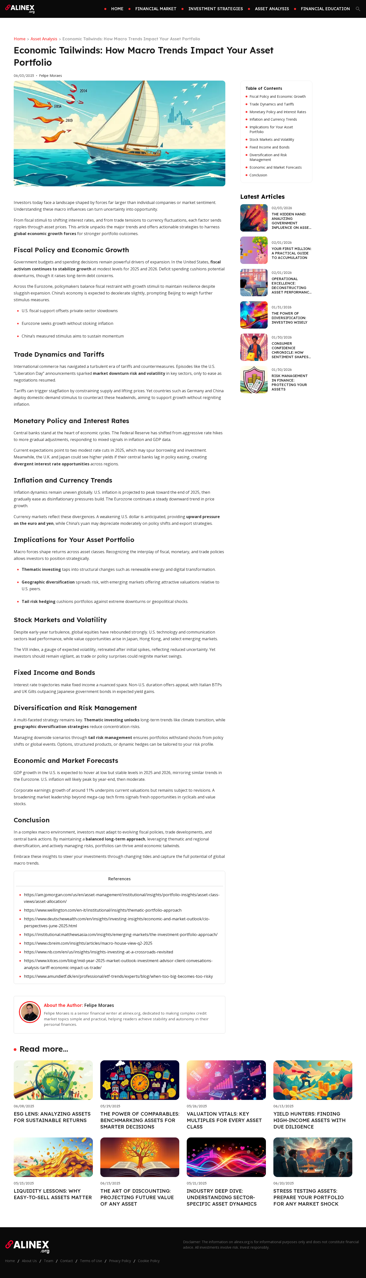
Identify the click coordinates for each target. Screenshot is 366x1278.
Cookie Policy (149, 1260)
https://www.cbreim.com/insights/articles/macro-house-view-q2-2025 (88, 943)
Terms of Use (91, 1260)
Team (48, 1260)
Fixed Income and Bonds (269, 147)
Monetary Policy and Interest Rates (277, 112)
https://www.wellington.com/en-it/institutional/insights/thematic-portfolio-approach (103, 910)
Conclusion (258, 175)
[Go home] (20, 9)
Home (19, 39)
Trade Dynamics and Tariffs (271, 104)
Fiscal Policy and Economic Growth (277, 96)
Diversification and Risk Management (268, 157)
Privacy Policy (120, 1260)
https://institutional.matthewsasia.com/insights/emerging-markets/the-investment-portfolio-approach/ (121, 934)
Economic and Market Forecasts (275, 167)
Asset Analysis (44, 39)
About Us (29, 1260)
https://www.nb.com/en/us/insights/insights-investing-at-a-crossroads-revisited (98, 952)
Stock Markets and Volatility (271, 139)
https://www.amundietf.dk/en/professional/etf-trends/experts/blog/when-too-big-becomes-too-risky (118, 976)
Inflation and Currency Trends (273, 119)
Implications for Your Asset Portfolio (271, 129)
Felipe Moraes (50, 75)
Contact (66, 1260)
